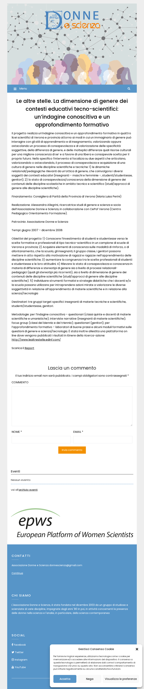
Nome (17, 432)
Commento (20, 382)
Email (78, 432)
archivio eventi (28, 490)
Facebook (19, 645)
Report (29, 348)
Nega (89, 679)
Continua (17, 573)
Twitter (19, 652)
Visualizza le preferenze (121, 679)
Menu (23, 89)
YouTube (20, 667)
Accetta (65, 679)
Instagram (20, 659)
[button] (137, 649)
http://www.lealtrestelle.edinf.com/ (36, 340)
